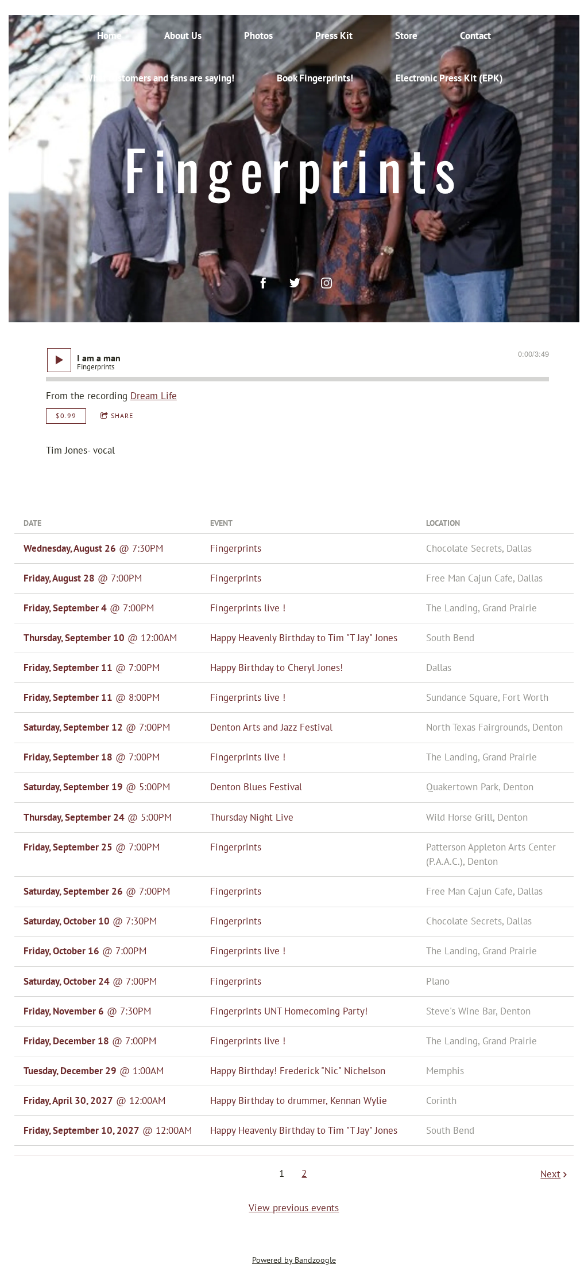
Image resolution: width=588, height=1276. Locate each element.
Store (406, 35)
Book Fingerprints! (315, 78)
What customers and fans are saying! (159, 78)
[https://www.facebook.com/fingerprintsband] (263, 283)
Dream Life (153, 395)
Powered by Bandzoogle (294, 1260)
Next (550, 1174)
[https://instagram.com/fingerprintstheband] (326, 283)
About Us (183, 35)
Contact (475, 35)
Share (122, 415)
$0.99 (66, 415)
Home (109, 35)
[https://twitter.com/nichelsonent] (294, 283)
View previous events (294, 1207)
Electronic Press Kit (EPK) (449, 78)
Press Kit (334, 35)
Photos (258, 35)
